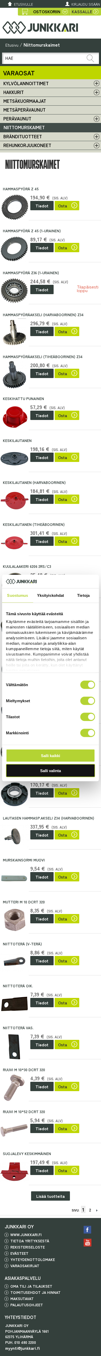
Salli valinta (50, 770)
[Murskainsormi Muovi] (14, 878)
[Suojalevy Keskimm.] (14, 1171)
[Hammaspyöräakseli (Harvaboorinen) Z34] (14, 332)
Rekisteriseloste (27, 1247)
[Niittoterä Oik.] (14, 1004)
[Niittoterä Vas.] (14, 1046)
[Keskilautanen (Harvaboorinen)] (14, 500)
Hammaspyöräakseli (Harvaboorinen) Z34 (43, 314)
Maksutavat (22, 1298)
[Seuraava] (97, 1210)
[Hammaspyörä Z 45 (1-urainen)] (14, 249)
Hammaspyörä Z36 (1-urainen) (31, 272)
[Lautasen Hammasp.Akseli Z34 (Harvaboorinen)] (14, 836)
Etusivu (11, 44)
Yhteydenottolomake (32, 1259)
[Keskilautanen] (14, 458)
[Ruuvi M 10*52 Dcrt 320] (14, 1129)
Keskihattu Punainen (23, 398)
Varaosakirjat (24, 1265)
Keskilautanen (17, 440)
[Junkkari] (40, 27)
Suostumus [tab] (17, 595)
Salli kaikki (50, 755)
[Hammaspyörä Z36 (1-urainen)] (14, 291)
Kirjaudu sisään (85, 4)
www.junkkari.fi (26, 1234)
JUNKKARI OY (19, 1226)
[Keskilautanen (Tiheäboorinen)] (14, 542)
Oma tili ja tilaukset (31, 1286)
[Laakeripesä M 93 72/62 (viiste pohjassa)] (14, 794)
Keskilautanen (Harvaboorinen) (34, 482)
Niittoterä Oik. (18, 985)
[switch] (87, 701)
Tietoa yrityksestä (29, 1240)
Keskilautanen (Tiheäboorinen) (34, 524)
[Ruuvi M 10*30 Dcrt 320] (14, 1088)
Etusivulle (23, 4)
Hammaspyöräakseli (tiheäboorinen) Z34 (43, 356)
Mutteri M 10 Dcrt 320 (24, 901)
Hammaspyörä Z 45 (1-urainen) (32, 230)
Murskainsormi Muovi (24, 859)
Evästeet (19, 1253)
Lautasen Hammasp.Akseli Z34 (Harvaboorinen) (48, 818)
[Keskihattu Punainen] (14, 416)
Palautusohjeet (26, 1304)
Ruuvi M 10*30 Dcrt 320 (24, 1069)
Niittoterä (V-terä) (22, 943)
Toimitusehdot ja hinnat (35, 1292)
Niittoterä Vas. (18, 1027)
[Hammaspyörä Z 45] (14, 207)
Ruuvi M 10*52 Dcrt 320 (24, 1111)
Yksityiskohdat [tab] (50, 595)
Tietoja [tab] (83, 595)
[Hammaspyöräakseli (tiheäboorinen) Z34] (14, 374)
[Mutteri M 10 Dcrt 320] (14, 920)
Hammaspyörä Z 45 (21, 188)
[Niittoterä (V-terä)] (14, 962)
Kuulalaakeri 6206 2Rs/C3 (27, 566)
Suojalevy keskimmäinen (27, 1153)
